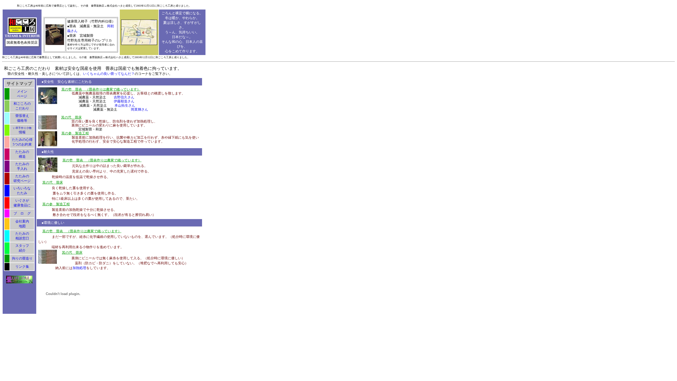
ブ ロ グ (22, 213)
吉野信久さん (124, 97)
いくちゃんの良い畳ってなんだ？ (109, 74)
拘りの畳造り (22, 258)
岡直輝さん (139, 109)
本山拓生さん (125, 105)
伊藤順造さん (124, 101)
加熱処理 (79, 268)
